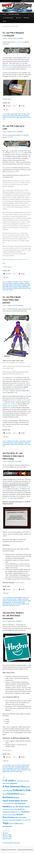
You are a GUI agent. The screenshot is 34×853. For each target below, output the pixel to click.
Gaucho (15, 286)
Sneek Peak (6, 605)
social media (12, 820)
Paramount (25, 812)
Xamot (10, 290)
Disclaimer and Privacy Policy (8, 849)
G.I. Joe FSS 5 (18, 42)
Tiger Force (28, 820)
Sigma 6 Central (7, 838)
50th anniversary (18, 781)
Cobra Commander (8, 790)
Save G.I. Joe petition (8, 498)
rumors (16, 487)
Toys (4, 118)
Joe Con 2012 (6, 809)
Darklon (19, 285)
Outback (8, 770)
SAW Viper (13, 770)
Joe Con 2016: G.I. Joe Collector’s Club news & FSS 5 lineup (13, 456)
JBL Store (5, 833)
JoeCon (27, 807)
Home (4, 14)
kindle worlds (24, 768)
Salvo (4, 288)
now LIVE (10, 137)
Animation (13, 783)
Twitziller (21, 823)
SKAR (19, 288)
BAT (7, 766)
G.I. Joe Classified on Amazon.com (11, 843)
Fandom (16, 797)
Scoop (7, 288)
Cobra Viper (26, 115)
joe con (12, 604)
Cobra (15, 442)
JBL (14, 807)
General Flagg (21, 286)
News (8, 114)
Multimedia (26, 17)
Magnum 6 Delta (7, 835)
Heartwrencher (6, 604)
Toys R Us (12, 771)
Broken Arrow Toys (7, 67)
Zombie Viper (19, 771)
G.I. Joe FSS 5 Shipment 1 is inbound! (13, 34)
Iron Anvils (27, 444)
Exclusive (13, 117)
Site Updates (22, 817)
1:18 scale (23, 114)
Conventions (19, 597)
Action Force (16, 283)
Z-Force (18, 605)
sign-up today (14, 171)
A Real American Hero (8, 442)
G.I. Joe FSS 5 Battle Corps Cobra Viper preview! (12, 300)
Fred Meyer (21, 38)
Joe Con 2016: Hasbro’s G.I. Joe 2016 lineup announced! (13, 615)
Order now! (26, 259)
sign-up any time (19, 153)
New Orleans (18, 812)
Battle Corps (14, 115)
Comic (5, 794)
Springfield (18, 820)
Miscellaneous (6, 812)
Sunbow (23, 820)
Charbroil (20, 115)
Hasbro (9, 765)
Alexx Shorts (6, 783)
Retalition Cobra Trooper (9, 405)
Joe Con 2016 (18, 604)
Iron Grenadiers (9, 768)
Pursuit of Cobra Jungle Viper (10, 404)
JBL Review (19, 806)
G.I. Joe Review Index (8, 17)
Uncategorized (7, 826)
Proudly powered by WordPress (25, 849)
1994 (19, 114)
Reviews (19, 814)
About (4, 21)
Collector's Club (7, 117)
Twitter (16, 823)
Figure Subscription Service (23, 117)
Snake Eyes (24, 770)
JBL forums (18, 17)
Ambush (22, 283)
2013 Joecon (26, 781)
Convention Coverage (13, 14)
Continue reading (8, 99)
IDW (11, 806)
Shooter (19, 770)
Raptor (27, 286)
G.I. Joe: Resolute (7, 803)
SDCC (17, 817)
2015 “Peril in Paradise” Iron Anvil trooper (20, 400)
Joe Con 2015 (13, 809)
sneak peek (24, 288)
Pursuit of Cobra (7, 814)
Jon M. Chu (21, 809)
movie (13, 812)
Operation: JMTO (7, 837)
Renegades (13, 814)
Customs (22, 794)
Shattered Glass (14, 288)
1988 (16, 114)
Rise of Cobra (9, 817)
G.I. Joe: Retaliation (18, 803)
